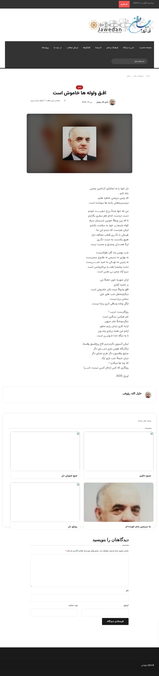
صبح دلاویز (145, 476)
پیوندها (45, 47)
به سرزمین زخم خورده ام (138, 527)
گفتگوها (86, 47)
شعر (128, 76)
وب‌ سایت (72, 605)
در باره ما (58, 47)
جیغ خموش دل (69, 476)
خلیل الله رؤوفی (102, 102)
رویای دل (72, 527)
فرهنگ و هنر (112, 47)
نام (127, 590)
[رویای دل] (45, 502)
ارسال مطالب (72, 47)
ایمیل (126, 605)
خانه (148, 76)
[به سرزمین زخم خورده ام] (118, 502)
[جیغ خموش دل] (45, 451)
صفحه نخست (145, 47)
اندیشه (98, 47)
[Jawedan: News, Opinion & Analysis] (121, 24)
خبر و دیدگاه (128, 47)
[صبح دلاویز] (118, 451)
